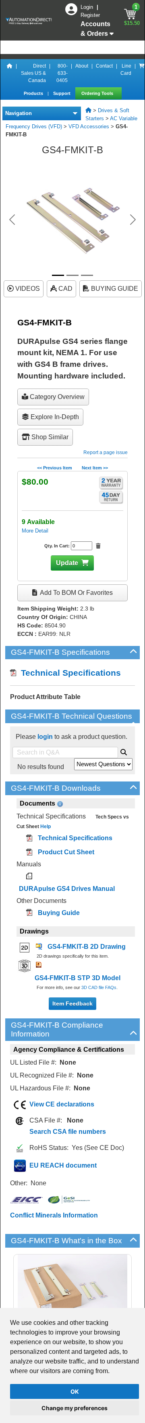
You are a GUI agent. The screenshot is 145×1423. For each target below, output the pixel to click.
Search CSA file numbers (67, 1131)
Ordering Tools (97, 93)
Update (67, 562)
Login (88, 7)
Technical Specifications (68, 672)
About (81, 66)
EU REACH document (63, 1165)
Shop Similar (49, 437)
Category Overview (56, 396)
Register (90, 15)
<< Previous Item (54, 467)
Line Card (125, 69)
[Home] (9, 73)
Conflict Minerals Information (54, 1215)
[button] (12, 219)
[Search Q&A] (123, 751)
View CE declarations (61, 1104)
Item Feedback (72, 1003)
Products (34, 93)
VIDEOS (27, 288)
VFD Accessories (88, 126)
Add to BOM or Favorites (76, 592)
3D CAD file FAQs (98, 987)
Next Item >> (95, 467)
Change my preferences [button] (74, 1407)
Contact (104, 66)
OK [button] (74, 1391)
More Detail (35, 531)
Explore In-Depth (54, 416)
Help (45, 826)
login (45, 736)
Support (62, 93)
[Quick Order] (142, 73)
